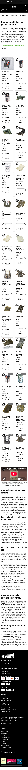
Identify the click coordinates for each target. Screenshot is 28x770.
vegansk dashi (21, 604)
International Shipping (6, 747)
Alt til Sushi (23, 15)
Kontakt (3, 735)
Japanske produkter (11, 15)
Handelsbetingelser (5, 737)
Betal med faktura (5, 673)
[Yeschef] (14, 6)
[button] (25, 6)
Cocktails (3, 743)
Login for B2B (4, 731)
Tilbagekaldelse (5, 745)
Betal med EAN (4, 671)
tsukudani (3, 622)
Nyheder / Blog (4, 739)
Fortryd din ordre (8, 752)
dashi (3, 602)
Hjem (2, 15)
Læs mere (3, 48)
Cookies (3, 741)
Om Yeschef (4, 733)
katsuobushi (9, 604)
